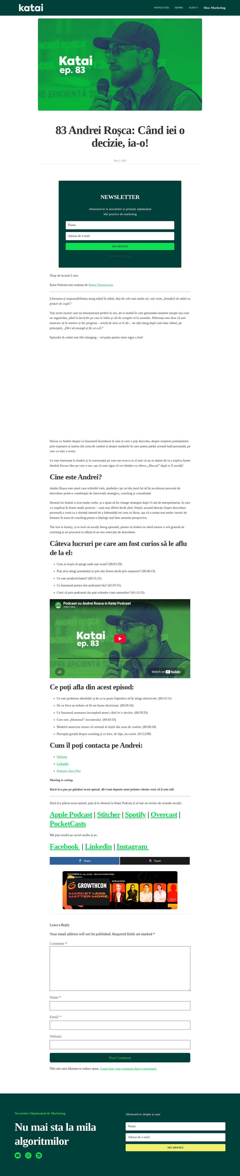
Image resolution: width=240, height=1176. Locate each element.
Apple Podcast (71, 814)
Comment (58, 943)
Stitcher (108, 814)
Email (55, 1017)
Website (62, 756)
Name (55, 997)
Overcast (164, 814)
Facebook (65, 846)
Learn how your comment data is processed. (128, 1068)
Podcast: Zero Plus (69, 771)
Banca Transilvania (101, 285)
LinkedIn (62, 763)
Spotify (135, 814)
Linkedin (98, 846)
